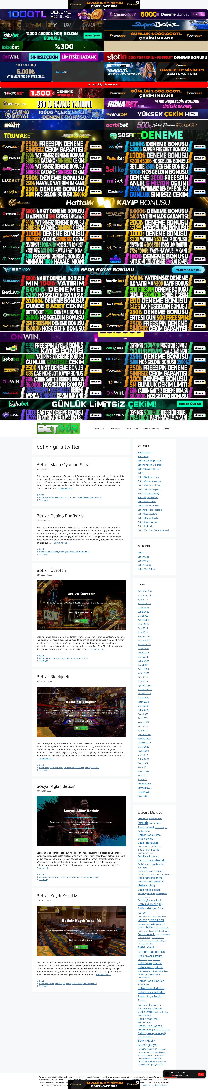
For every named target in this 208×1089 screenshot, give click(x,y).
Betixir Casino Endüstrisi (60, 515)
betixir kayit (153, 931)
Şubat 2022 (143, 759)
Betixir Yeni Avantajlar (148, 506)
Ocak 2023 (143, 714)
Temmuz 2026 (145, 591)
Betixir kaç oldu (146, 934)
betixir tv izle (157, 1008)
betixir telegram (142, 1005)
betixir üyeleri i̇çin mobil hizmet (89, 497)
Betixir (166, 428)
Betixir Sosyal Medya (151, 988)
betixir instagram (143, 931)
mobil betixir (152, 1062)
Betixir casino (142, 868)
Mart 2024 (143, 657)
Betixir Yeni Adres (144, 1022)
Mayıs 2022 (143, 747)
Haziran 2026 (144, 595)
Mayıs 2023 (143, 698)
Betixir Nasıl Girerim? (150, 956)
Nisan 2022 (143, 751)
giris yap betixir (160, 1055)
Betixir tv (155, 1004)
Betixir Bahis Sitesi (149, 835)
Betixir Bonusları (148, 842)
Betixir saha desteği (144, 977)
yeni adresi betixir (144, 1065)
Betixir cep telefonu (163, 874)
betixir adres (155, 823)
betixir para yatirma (154, 960)
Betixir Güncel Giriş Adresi (151, 910)
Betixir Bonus (145, 838)
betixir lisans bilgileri (159, 941)
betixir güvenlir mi (157, 924)
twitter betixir (162, 1062)
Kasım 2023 (143, 673)
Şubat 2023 (143, 710)
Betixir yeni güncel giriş (152, 1033)
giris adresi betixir (158, 1052)
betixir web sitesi (161, 1012)
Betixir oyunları (142, 960)
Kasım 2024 (143, 624)
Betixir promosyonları (149, 974)
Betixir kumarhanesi (158, 938)
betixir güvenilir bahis (159, 916)
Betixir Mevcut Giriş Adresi (146, 944)
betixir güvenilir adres (144, 916)
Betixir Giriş (99, 428)
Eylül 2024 (143, 632)
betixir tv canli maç (144, 1009)
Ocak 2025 (143, 616)
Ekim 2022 (143, 726)
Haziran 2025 (144, 603)
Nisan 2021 (143, 796)
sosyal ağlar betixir (91, 877)
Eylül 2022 (143, 730)
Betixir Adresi (144, 452)
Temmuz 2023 (145, 689)
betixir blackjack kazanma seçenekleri (68, 768)
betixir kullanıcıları (82, 552)
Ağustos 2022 (144, 734)
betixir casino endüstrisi (48, 552)
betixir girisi (142, 881)
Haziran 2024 (144, 644)
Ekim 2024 (143, 628)
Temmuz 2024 (145, 640)
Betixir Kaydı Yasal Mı (58, 895)
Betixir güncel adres (144, 897)
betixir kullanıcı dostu (163, 935)
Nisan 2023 (143, 702)
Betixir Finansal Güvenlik (149, 465)
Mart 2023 (143, 706)
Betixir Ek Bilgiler (146, 526)
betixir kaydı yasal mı (63, 984)
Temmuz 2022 (145, 738)
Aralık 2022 (143, 718)
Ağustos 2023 (144, 685)
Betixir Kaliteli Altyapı (148, 514)
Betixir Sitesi (143, 984)
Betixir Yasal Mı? (148, 1018)
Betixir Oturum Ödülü (148, 518)
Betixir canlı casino (148, 856)
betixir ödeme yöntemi (145, 1037)
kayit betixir (142, 1061)
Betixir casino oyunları (150, 870)
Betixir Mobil (146, 947)
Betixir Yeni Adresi (151, 428)
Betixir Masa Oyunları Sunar (64, 464)
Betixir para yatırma (150, 963)
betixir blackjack (45, 768)
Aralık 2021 (143, 767)
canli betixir (162, 1049)
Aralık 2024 (143, 620)
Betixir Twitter (132, 428)
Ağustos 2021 (144, 784)
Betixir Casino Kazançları (150, 481)
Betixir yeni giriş (145, 1029)
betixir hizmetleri (164, 928)
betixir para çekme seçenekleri (84, 984)
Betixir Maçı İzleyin (147, 501)
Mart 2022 (143, 755)
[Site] (52, 146)
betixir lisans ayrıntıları (145, 941)
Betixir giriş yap (146, 893)
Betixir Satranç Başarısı (149, 489)
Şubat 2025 (143, 612)
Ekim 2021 (143, 775)
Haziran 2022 (144, 743)
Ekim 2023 (143, 677)
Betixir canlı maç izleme (150, 864)
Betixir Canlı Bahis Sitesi (145, 853)
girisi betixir (150, 1055)
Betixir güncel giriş (150, 904)
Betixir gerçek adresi (150, 877)
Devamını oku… (66, 488)
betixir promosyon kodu (159, 971)
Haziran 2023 (144, 693)
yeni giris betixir (157, 1065)
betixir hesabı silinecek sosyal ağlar (69, 877)
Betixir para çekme (150, 967)
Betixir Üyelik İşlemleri (148, 477)
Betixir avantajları (161, 828)
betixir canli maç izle (144, 846)
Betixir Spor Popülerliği (148, 493)
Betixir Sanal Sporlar (151, 981)
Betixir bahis (144, 831)
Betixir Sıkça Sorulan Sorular (150, 998)
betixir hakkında (148, 927)
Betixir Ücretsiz (52, 570)
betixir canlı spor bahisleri (49, 658)
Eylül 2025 (143, 599)
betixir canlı (157, 846)
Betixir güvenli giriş (144, 924)
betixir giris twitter (46, 497)
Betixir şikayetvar (147, 1048)
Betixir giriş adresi (149, 889)
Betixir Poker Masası (147, 522)
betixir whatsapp (144, 1015)
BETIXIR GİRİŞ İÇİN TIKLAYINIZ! (104, 84)
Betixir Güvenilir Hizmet (149, 469)
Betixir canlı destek (151, 860)
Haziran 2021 (144, 792)
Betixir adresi (146, 827)
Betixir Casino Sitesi (147, 874)
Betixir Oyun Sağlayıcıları (149, 461)
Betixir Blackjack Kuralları (150, 510)
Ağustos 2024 (144, 636)
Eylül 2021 (142, 779)
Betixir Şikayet (115, 428)
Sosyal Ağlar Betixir (56, 786)
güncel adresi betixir (144, 1058)
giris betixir (141, 1055)
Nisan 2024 (143, 653)
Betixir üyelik (146, 1040)
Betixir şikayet (148, 1045)
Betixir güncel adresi (149, 900)
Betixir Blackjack (53, 676)
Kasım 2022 (143, 722)
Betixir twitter (145, 1011)
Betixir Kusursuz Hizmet (149, 485)
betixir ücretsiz (82, 658)
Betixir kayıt (164, 931)
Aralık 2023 (143, 669)
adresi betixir (143, 819)
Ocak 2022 (143, 763)
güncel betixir (157, 1058)
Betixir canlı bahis (148, 849)
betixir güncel (161, 894)
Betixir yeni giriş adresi (162, 1030)
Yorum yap (43, 500)
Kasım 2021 (143, 771)
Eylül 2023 (143, 681)
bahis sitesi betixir (155, 819)
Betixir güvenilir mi (151, 920)
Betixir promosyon (144, 971)
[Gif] (104, 202)
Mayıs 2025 (143, 607)
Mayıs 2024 (143, 648)
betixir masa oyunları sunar (65, 497)
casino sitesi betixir (144, 1052)
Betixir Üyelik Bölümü (148, 497)
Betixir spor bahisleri (151, 992)
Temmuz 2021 (144, 788)
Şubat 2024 (143, 661)
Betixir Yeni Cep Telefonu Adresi (153, 530)
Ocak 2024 (143, 665)
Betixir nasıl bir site (151, 952)
